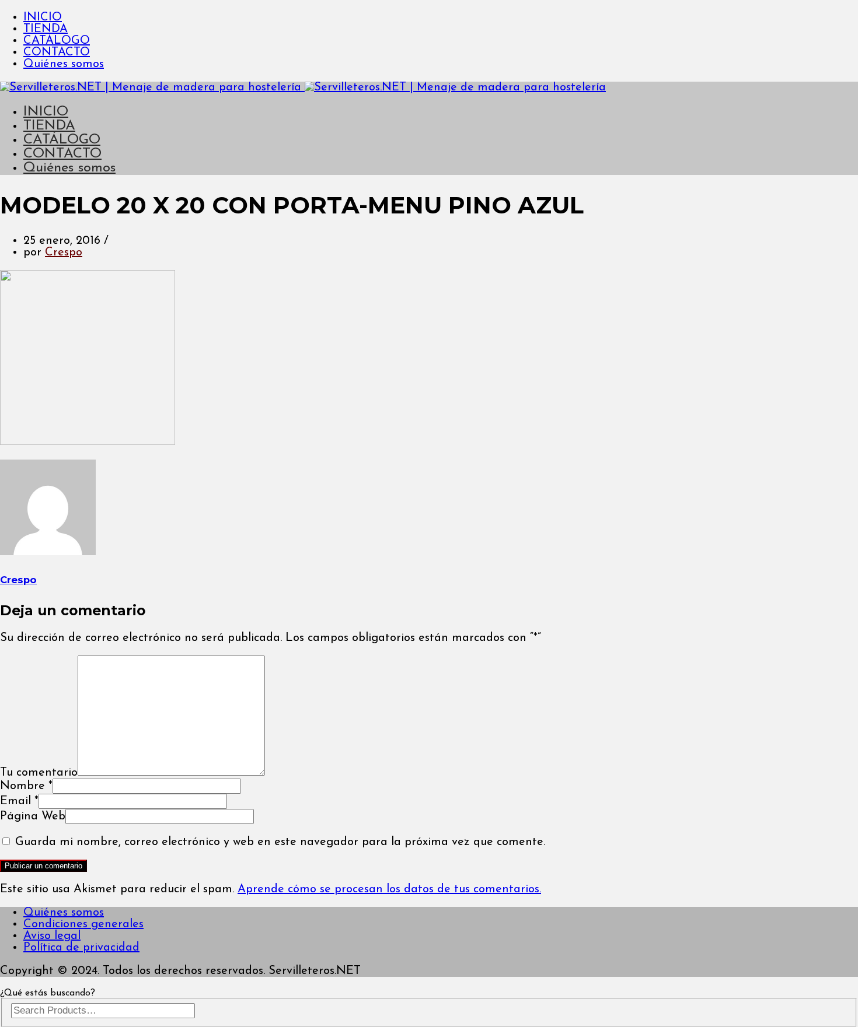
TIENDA (45, 29)
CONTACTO (56, 52)
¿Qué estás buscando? (47, 993)
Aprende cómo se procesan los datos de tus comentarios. (389, 889)
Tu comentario (39, 773)
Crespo (63, 252)
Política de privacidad (81, 948)
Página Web (32, 816)
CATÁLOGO (56, 41)
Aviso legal (52, 936)
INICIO (42, 17)
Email (19, 801)
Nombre (26, 786)
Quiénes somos (63, 64)
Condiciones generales (83, 924)
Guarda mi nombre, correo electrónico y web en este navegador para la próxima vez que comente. (280, 842)
